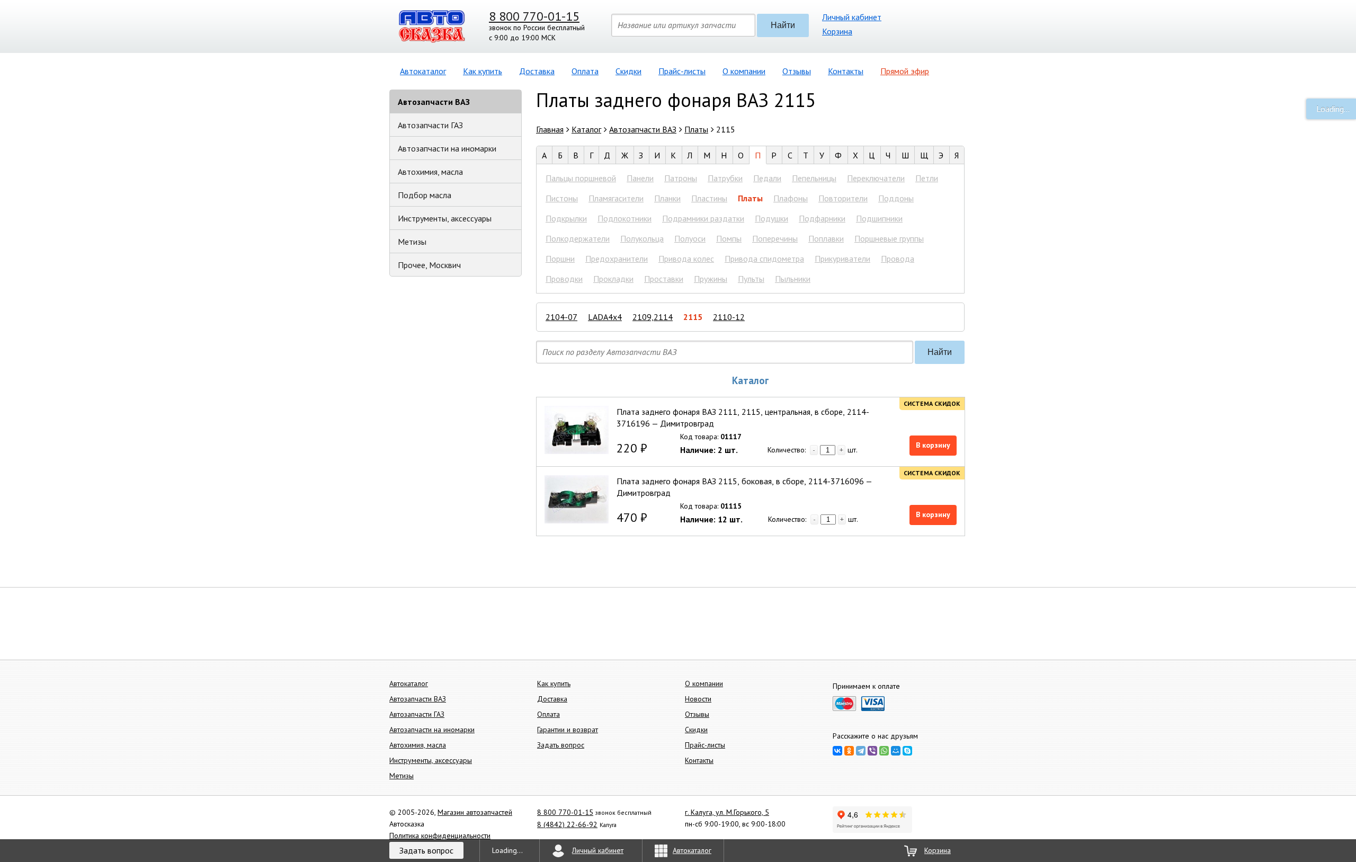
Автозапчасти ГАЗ (430, 125)
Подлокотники (624, 218)
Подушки (771, 218)
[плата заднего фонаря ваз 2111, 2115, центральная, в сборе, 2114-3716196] (577, 430)
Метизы (412, 241)
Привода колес (686, 258)
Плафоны (790, 198)
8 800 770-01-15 (534, 16)
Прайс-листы (682, 71)
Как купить (482, 71)
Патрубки (725, 178)
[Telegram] (861, 751)
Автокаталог (423, 71)
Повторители (843, 198)
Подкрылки (566, 218)
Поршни (560, 258)
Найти (783, 25)
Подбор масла (424, 195)
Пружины (710, 278)
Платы (750, 198)
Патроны (680, 178)
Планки (667, 198)
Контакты (845, 71)
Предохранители (616, 258)
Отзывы (796, 71)
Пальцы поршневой (581, 178)
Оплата (585, 71)
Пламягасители (616, 198)
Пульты (751, 278)
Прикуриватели (842, 258)
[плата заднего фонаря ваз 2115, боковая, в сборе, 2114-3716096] (577, 499)
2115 (692, 317)
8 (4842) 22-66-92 (567, 824)
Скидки (628, 71)
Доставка (537, 71)
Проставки (663, 278)
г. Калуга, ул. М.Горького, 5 (727, 812)
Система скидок (932, 403)
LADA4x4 (605, 317)
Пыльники (792, 278)
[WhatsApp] (884, 751)
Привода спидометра (764, 258)
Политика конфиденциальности (439, 835)
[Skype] (907, 751)
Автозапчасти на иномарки (447, 148)
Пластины (709, 198)
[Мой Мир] (895, 751)
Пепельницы (814, 178)
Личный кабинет (851, 17)
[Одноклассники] (849, 751)
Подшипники (879, 218)
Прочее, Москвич (429, 265)
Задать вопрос (560, 745)
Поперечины (775, 238)
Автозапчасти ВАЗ (434, 101)
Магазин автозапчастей (475, 812)
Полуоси (690, 238)
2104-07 (561, 317)
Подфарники (822, 218)
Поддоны (896, 198)
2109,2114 (652, 317)
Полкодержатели (578, 238)
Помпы (729, 238)
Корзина (837, 31)
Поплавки (826, 238)
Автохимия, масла (430, 171)
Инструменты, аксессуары (445, 218)
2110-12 (729, 317)
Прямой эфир (904, 71)
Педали (767, 178)
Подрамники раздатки (703, 218)
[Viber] (872, 751)
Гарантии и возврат (567, 729)
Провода (897, 258)
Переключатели (876, 178)
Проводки (564, 278)
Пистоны (562, 198)
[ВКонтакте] (837, 751)
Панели (640, 178)
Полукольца (642, 238)
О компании (743, 71)
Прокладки (613, 278)
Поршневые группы (889, 238)
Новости (698, 699)
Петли (926, 178)
